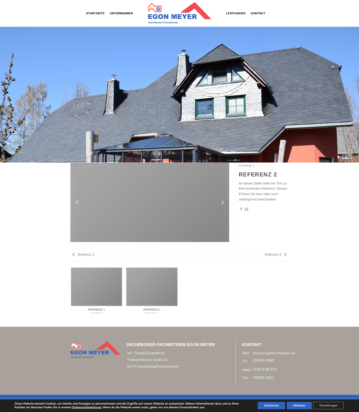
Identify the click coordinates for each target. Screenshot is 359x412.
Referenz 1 (85, 254)
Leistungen (235, 13)
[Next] (222, 202)
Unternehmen (121, 13)
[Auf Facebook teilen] (241, 209)
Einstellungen (328, 405)
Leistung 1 (246, 165)
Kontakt (258, 13)
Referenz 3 (273, 254)
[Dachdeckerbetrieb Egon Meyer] (179, 13)
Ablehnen (299, 405)
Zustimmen (271, 405)
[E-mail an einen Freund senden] (246, 209)
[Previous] (77, 202)
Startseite (95, 13)
